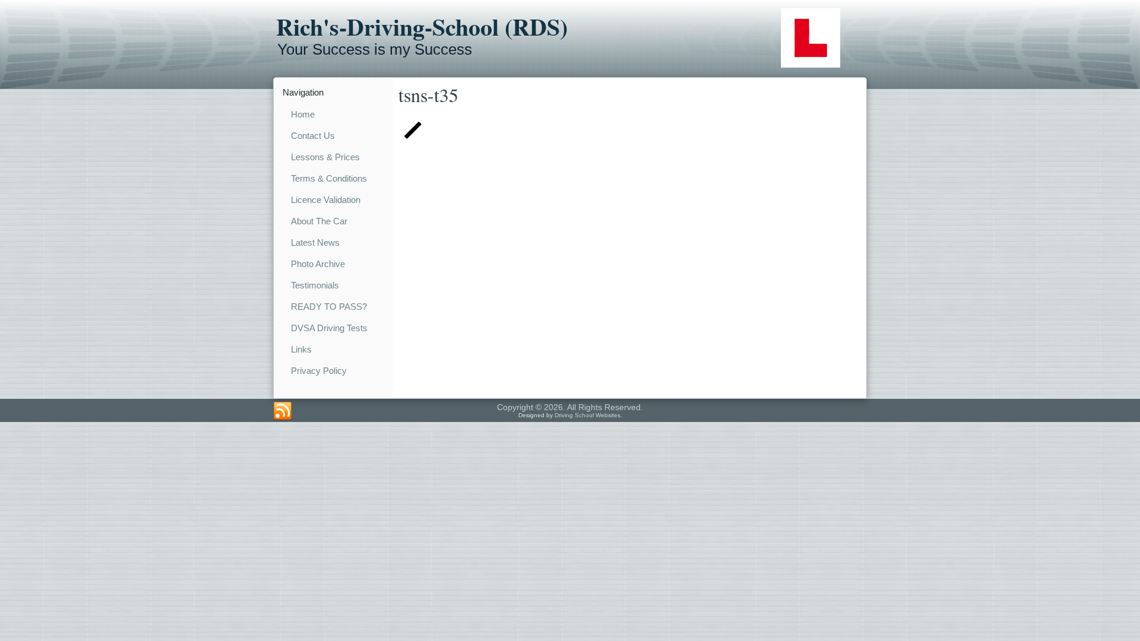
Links (301, 349)
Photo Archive (318, 264)
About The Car (319, 221)
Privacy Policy (319, 371)
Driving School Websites (587, 415)
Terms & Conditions (329, 178)
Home (303, 114)
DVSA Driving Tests (329, 328)
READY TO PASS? (329, 307)
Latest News (315, 242)
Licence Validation (325, 200)
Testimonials (315, 285)
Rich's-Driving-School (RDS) (422, 27)
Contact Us (313, 136)
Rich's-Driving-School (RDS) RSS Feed (282, 411)
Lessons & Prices (325, 157)
